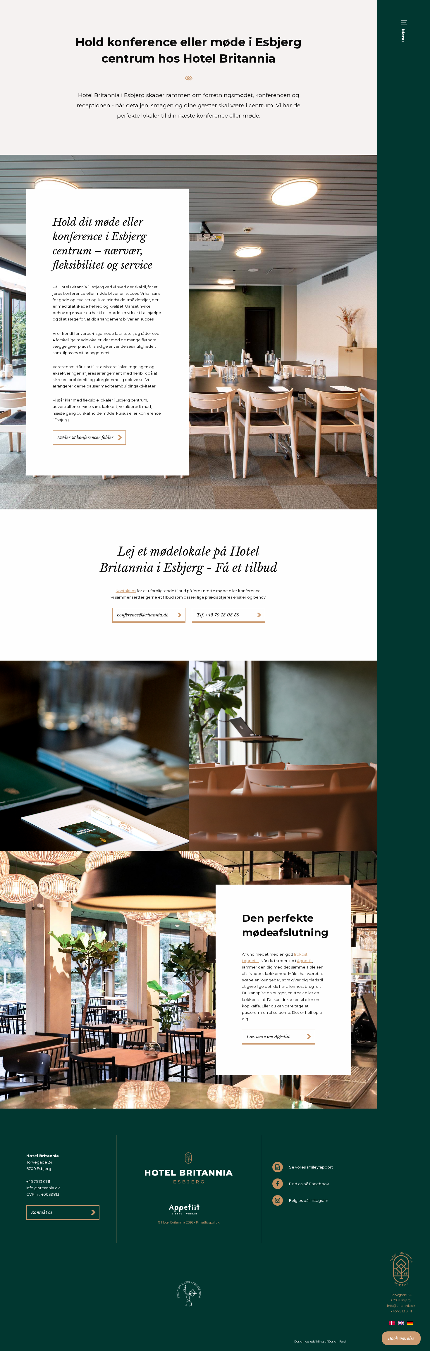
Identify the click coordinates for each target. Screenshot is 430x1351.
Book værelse (401, 1338)
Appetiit (304, 960)
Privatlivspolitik (208, 1222)
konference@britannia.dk (142, 615)
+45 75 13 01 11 (401, 1311)
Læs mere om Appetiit (268, 1036)
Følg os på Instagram (308, 1200)
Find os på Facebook (309, 1183)
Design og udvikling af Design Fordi (320, 1341)
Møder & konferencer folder (85, 437)
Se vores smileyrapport (311, 1167)
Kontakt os (126, 590)
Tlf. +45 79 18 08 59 (218, 615)
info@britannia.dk (401, 1306)
